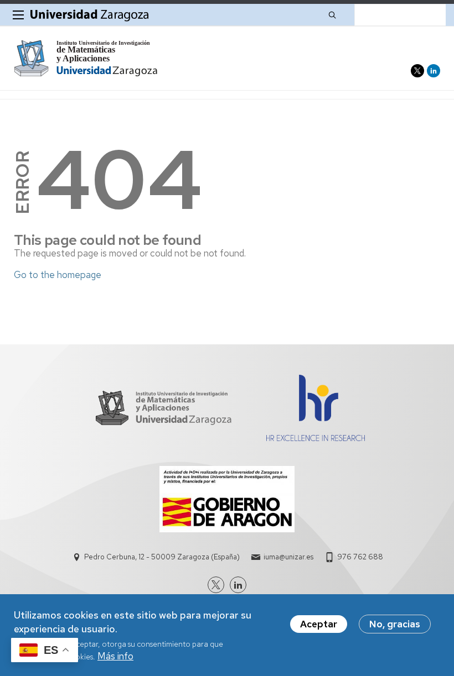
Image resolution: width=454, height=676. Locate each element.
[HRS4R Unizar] (315, 438)
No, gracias (394, 624)
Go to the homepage (57, 275)
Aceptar (318, 624)
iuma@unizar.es (288, 557)
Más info (115, 656)
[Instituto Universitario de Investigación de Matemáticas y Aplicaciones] (86, 58)
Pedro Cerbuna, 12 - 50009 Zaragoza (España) (162, 557)
